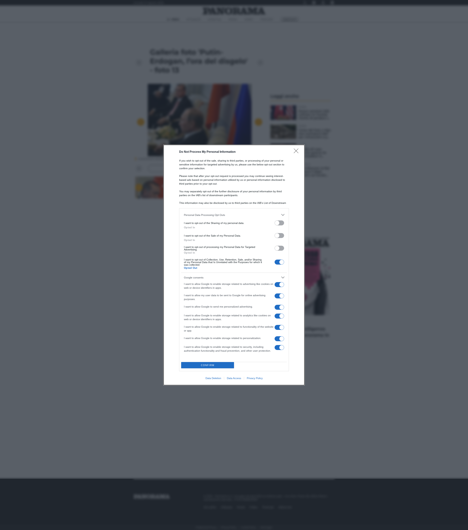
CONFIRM (207, 365)
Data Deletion (213, 378)
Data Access (234, 378)
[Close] (297, 152)
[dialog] (234, 265)
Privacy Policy (255, 378)
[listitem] (234, 215)
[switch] (279, 222)
